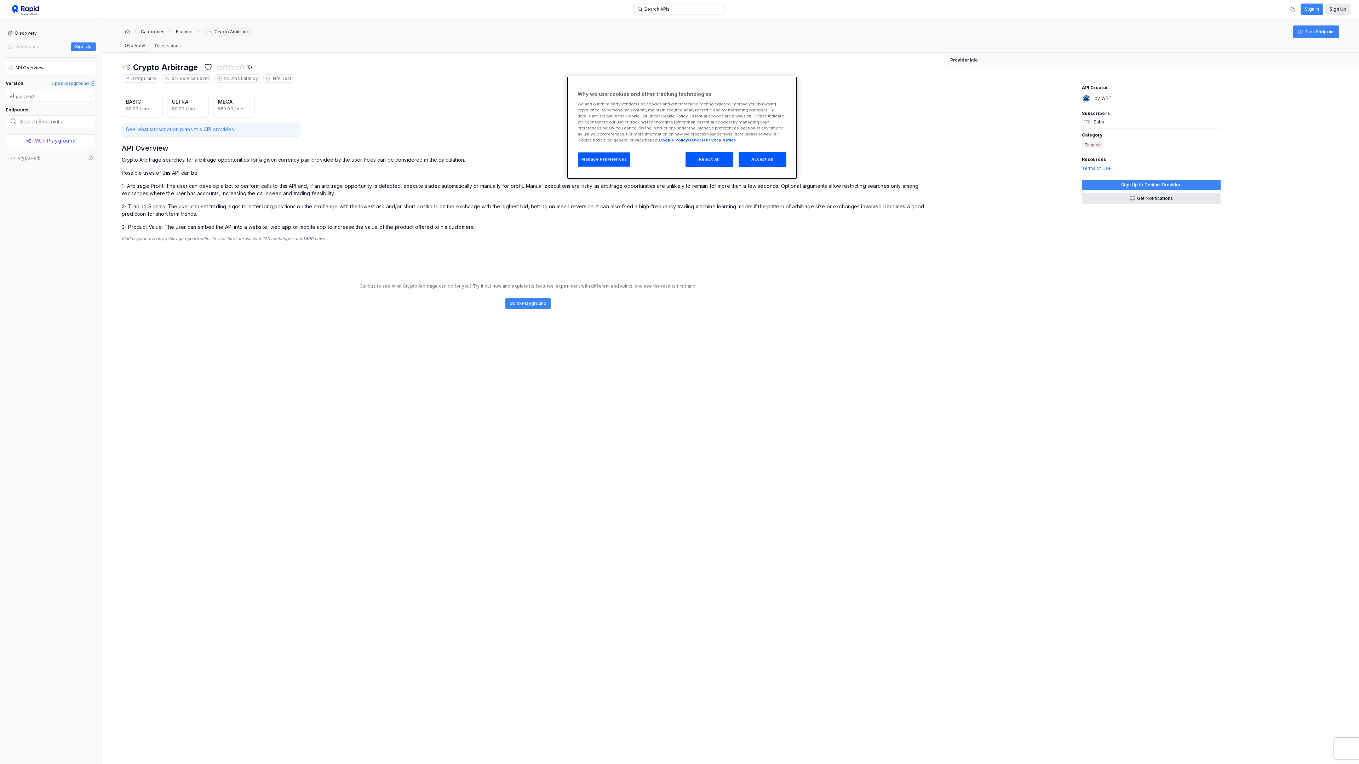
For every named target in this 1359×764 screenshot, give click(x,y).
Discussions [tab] (168, 45)
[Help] (1292, 9)
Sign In (1312, 9)
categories (153, 31)
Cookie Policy (673, 140)
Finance (184, 31)
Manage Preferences (604, 159)
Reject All (709, 159)
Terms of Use (1096, 168)
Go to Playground (528, 303)
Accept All (762, 159)
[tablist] (153, 46)
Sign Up (1338, 9)
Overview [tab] (135, 45)
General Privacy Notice (712, 140)
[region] (682, 127)
